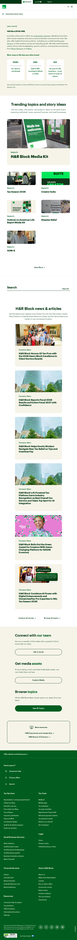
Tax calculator (43, 806)
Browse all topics (51, 618)
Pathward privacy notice (47, 846)
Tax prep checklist (44, 809)
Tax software (8, 812)
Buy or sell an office (45, 884)
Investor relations (44, 893)
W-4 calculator (43, 825)
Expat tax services (10, 828)
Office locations (9, 909)
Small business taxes (11, 846)
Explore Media (38, 680)
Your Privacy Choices (25, 936)
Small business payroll (12, 853)
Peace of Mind (9, 818)
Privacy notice (43, 843)
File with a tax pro (10, 806)
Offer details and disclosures (15, 754)
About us (41, 874)
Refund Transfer (9, 881)
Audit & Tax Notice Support (13, 825)
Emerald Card (8, 877)
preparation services (42, 36)
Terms (40, 840)
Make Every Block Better (47, 877)
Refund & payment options (48, 815)
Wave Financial (9, 859)
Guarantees (42, 900)
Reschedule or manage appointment (17, 800)
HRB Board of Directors (38, 737)
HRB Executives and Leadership (38, 733)
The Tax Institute (44, 897)
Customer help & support (13, 902)
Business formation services (14, 856)
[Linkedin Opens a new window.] (62, 927)
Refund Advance (10, 887)
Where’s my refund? (45, 822)
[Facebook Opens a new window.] (46, 927)
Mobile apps (42, 803)
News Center (43, 890)
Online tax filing (9, 803)
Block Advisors (17, 49)
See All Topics (38, 708)
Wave (29, 49)
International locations (12, 912)
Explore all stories (26, 618)
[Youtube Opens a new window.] (57, 927)
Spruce (10, 43)
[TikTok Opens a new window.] (40, 927)
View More (38, 267)
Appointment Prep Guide (47, 812)
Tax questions (9, 905)
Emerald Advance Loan (12, 884)
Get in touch (38, 652)
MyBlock (41, 800)
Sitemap (7, 915)
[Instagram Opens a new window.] (51, 927)
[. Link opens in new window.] (10, 935)
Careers (41, 881)
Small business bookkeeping (14, 850)
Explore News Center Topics (14, 14)
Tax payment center (45, 818)
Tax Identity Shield (10, 822)
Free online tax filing (11, 809)
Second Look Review (11, 815)
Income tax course (45, 887)
